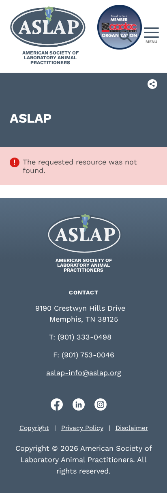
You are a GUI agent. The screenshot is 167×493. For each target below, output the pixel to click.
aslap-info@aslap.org (83, 372)
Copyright (34, 428)
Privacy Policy (82, 428)
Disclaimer (132, 428)
